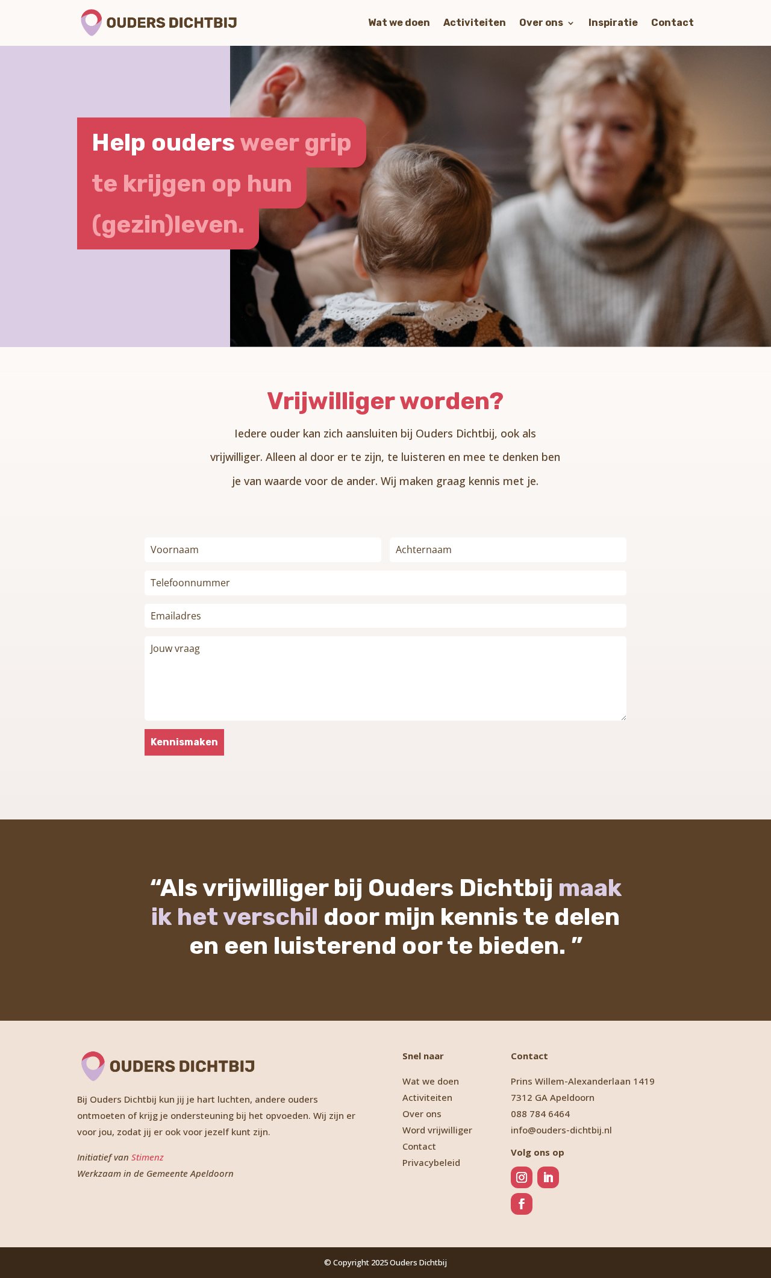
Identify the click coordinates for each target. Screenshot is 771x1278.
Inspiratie (613, 22)
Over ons (541, 22)
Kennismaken (184, 742)
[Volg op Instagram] (521, 1177)
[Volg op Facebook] (521, 1204)
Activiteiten (474, 22)
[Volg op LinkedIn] (548, 1177)
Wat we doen (399, 22)
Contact (672, 22)
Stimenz (147, 1157)
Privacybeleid (431, 1162)
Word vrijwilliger (437, 1130)
